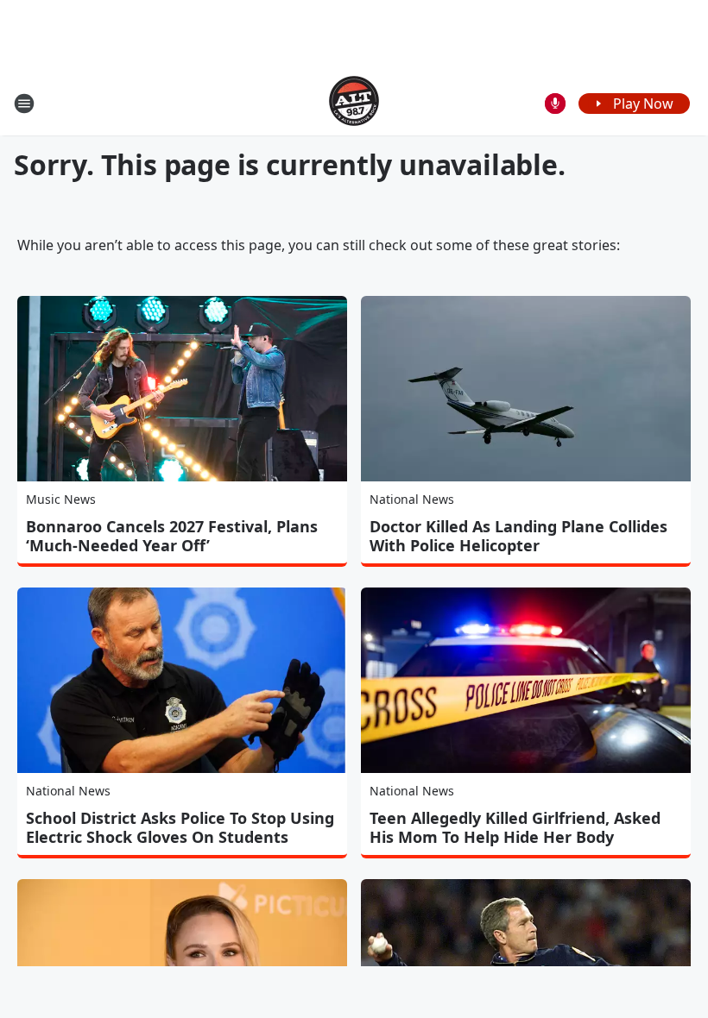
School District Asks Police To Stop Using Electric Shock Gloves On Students (180, 827)
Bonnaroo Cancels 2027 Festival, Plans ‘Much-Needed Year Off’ (172, 536)
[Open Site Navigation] (24, 103)
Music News (61, 499)
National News (412, 499)
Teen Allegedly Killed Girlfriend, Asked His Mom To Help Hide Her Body (515, 827)
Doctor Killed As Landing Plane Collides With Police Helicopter (518, 536)
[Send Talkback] (555, 103)
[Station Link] (354, 103)
